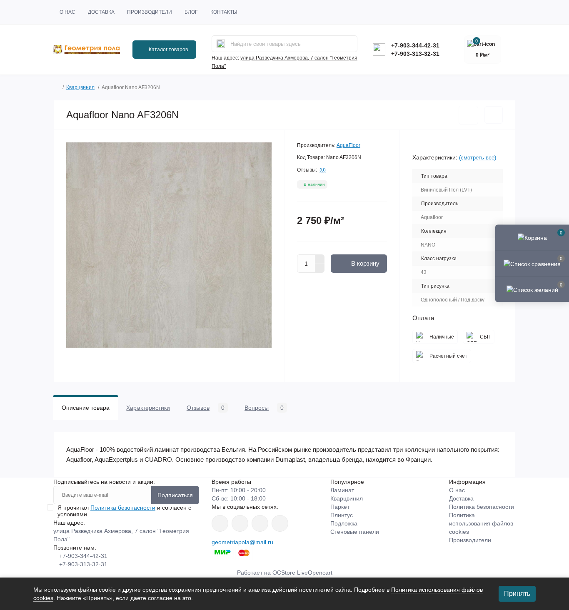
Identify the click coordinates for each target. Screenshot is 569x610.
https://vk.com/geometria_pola (260, 523)
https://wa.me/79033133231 (240, 523)
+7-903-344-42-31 (415, 45)
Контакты (223, 12)
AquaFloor (348, 145)
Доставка (101, 12)
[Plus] (319, 259)
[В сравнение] (493, 115)
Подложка (343, 523)
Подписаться (175, 495)
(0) (322, 170)
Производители (149, 12)
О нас (67, 12)
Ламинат (342, 490)
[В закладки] (468, 115)
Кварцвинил (80, 87)
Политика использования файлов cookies (481, 523)
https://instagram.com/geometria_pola (220, 523)
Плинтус (341, 515)
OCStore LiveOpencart (302, 572)
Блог (191, 12)
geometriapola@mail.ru (242, 542)
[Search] (221, 43)
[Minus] (319, 268)
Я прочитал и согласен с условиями (124, 511)
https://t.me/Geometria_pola (280, 523)
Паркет (339, 506)
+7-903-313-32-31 (415, 53)
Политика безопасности (122, 507)
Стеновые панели (354, 531)
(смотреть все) (477, 157)
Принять (517, 593)
